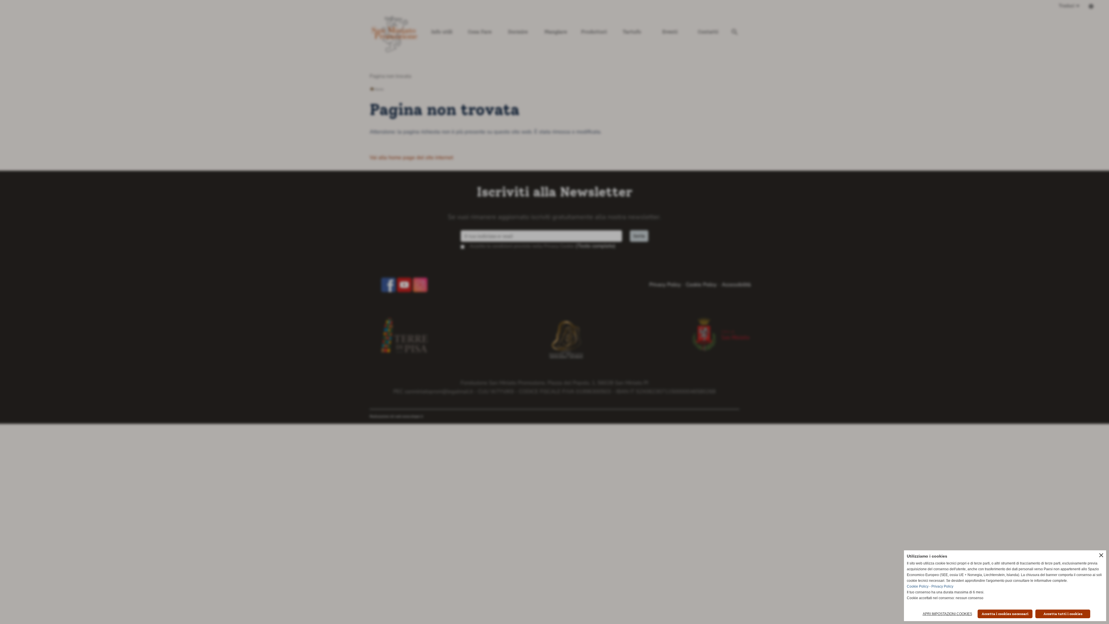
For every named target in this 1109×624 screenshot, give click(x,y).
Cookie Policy (917, 586)
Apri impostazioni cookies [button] (947, 614)
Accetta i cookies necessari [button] (1005, 614)
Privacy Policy (942, 586)
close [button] (1101, 555)
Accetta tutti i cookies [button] (1062, 614)
